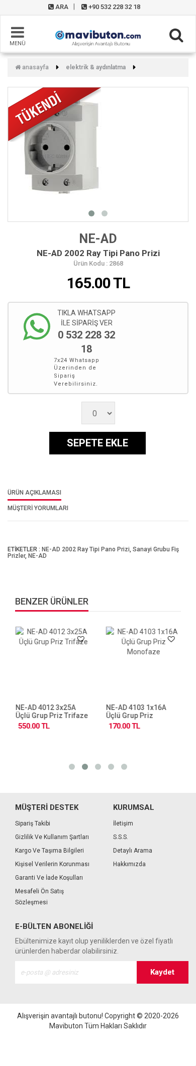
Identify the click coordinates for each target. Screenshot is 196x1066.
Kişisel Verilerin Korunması (52, 864)
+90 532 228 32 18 (113, 7)
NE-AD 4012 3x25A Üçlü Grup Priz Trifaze (51, 711)
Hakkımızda (129, 864)
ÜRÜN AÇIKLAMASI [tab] (34, 493)
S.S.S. (120, 837)
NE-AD (98, 238)
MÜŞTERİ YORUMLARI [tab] (38, 508)
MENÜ (18, 43)
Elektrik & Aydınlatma (96, 67)
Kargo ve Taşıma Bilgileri (49, 850)
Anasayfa (35, 67)
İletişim (123, 823)
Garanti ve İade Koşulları (49, 877)
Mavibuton (66, 1026)
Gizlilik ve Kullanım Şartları (52, 837)
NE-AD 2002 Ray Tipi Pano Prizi (86, 549)
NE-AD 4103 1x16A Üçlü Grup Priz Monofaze (136, 715)
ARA (61, 7)
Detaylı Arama (132, 850)
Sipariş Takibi (32, 823)
